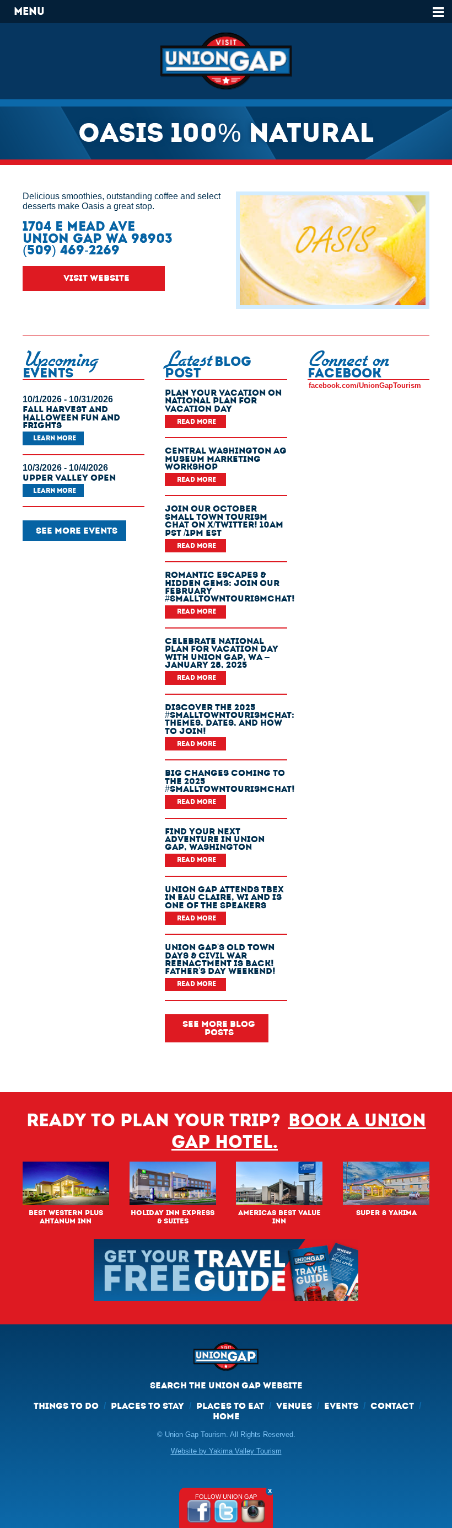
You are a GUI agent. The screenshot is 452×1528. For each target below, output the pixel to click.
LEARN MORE (54, 438)
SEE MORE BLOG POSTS (218, 1028)
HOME (226, 1416)
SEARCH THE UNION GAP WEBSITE (226, 1385)
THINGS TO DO (66, 1406)
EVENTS (341, 1406)
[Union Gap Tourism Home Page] (226, 61)
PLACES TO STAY (147, 1406)
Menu (29, 11)
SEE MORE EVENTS (76, 530)
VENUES (294, 1406)
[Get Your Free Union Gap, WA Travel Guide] (226, 1270)
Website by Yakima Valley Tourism (226, 1451)
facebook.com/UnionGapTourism (365, 385)
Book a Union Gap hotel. (298, 1131)
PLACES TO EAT (230, 1406)
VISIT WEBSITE (96, 278)
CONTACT (392, 1406)
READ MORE (196, 421)
